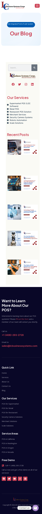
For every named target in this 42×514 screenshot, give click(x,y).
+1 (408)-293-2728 (13, 335)
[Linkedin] (25, 479)
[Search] (34, 67)
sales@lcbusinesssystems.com (19, 345)
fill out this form (22, 319)
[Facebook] (4, 479)
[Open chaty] (35, 508)
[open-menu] (37, 6)
